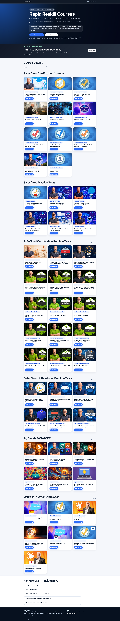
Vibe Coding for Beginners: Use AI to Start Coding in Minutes (83, 485)
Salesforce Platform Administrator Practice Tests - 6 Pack (33, 204)
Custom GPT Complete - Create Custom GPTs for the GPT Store (60, 485)
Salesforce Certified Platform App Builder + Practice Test (82, 120)
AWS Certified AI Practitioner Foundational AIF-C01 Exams (81, 366)
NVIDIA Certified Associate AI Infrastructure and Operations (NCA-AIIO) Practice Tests (34, 315)
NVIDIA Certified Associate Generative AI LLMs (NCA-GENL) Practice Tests (35, 288)
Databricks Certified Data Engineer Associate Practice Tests (58, 426)
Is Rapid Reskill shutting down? (33, 585)
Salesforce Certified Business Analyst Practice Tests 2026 (59, 229)
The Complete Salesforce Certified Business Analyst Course (83, 145)
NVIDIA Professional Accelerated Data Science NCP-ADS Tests (59, 341)
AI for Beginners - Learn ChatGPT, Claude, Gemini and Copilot (58, 460)
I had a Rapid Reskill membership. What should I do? (38, 598)
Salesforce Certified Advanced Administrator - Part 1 (82, 95)
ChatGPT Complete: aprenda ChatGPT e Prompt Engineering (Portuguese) (35, 544)
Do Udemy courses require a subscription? (36, 602)
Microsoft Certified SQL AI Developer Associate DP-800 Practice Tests (83, 400)
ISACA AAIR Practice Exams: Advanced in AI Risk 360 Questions (84, 263)
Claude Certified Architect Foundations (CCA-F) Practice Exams (35, 263)
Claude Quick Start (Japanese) (33, 568)
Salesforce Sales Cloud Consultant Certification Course (34, 145)
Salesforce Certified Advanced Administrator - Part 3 (57, 120)
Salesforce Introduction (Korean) (58, 543)
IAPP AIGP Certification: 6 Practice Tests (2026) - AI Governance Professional (60, 263)
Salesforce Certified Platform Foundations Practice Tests (81, 204)
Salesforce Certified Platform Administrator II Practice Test (57, 204)
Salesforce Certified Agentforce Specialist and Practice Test (33, 170)
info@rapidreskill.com (91, 1)
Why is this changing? (31, 589)
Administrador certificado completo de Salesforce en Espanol (59, 518)
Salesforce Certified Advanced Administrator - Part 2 (33, 120)
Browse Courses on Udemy (36, 34)
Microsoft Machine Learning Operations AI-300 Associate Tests (84, 426)
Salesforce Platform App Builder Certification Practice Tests (33, 229)
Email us (74, 26)
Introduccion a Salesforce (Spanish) (34, 518)
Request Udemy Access (51, 34)
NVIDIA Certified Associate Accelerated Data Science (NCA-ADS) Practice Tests (84, 288)
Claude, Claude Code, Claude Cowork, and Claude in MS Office (34, 460)
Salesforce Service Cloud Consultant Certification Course (59, 145)
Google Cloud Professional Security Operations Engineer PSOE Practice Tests (34, 401)
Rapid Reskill (27, 1)
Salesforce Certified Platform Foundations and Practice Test (57, 95)
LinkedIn (74, 613)
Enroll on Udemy (29, 98)
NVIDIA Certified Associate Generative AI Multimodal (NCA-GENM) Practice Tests (59, 289)
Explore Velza (92, 50)
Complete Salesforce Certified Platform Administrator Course (35, 95)
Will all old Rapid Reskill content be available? (37, 593)
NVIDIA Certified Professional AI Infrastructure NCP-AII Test (33, 341)
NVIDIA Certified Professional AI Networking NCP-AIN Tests (82, 341)
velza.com (69, 613)
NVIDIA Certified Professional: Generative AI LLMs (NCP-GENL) (58, 314)
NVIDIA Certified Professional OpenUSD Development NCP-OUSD (60, 366)
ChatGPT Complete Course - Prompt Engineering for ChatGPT (34, 485)
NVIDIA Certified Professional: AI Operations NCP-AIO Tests (82, 314)
